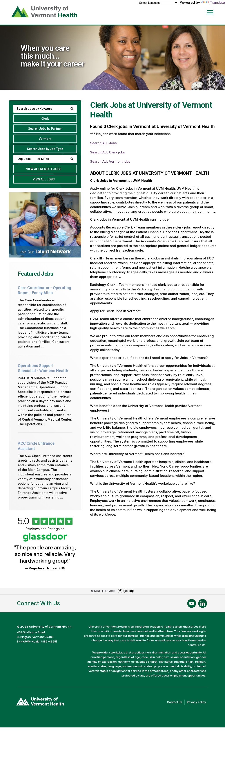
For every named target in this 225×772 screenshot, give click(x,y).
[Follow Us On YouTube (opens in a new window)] (191, 603)
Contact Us (176, 702)
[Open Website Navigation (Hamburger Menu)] (212, 11)
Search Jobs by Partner (45, 128)
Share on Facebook (120, 591)
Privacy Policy (197, 702)
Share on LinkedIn (125, 591)
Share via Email (131, 591)
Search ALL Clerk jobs (107, 152)
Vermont (45, 138)
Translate (217, 2)
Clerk (45, 118)
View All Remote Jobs (43, 169)
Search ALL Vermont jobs (110, 161)
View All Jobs (44, 179)
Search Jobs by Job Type (45, 149)
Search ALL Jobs (103, 143)
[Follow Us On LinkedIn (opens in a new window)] (202, 603)
